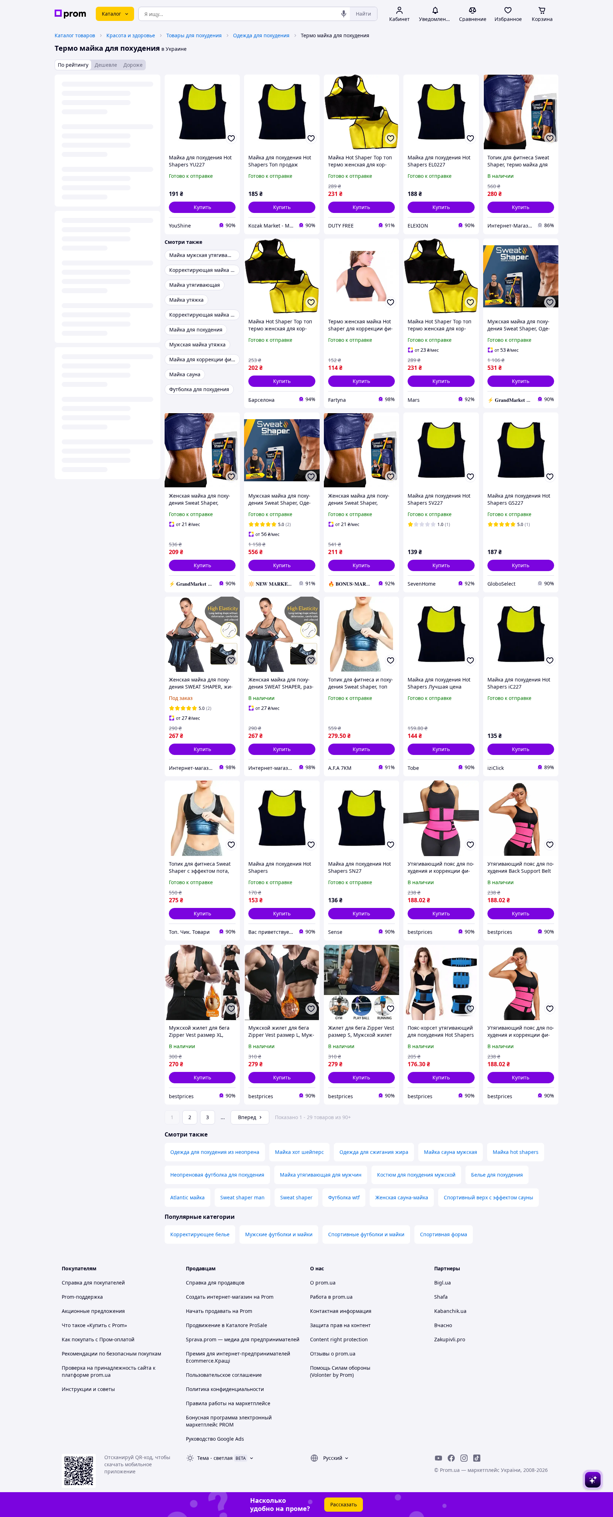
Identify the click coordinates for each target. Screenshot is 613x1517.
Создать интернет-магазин (219, 1296)
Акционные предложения (93, 1311)
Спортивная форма (443, 1234)
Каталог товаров (75, 35)
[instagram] (464, 1458)
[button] (202, 207)
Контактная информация (340, 1311)
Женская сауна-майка (401, 1197)
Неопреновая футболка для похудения (217, 1174)
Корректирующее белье (200, 1234)
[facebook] (451, 1458)
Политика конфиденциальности (225, 1389)
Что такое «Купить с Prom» (94, 1325)
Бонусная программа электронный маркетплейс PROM (229, 1421)
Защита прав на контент (340, 1325)
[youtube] (438, 1458)
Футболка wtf (344, 1197)
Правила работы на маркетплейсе (228, 1403)
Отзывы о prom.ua (332, 1353)
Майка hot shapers (516, 1152)
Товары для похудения (194, 35)
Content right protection (339, 1339)
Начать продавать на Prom (219, 1311)
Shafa (441, 1296)
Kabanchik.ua (450, 1311)
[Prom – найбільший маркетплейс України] (70, 14)
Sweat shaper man (242, 1197)
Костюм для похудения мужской (416, 1174)
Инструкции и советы (88, 1389)
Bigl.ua (442, 1282)
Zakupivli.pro (449, 1339)
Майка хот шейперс (299, 1152)
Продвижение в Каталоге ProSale (226, 1325)
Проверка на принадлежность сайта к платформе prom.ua (108, 1371)
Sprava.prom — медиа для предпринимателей (242, 1339)
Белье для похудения (497, 1174)
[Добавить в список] (231, 138)
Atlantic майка (187, 1197)
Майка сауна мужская (450, 1152)
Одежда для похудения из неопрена (214, 1152)
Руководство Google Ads (215, 1438)
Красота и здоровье (130, 35)
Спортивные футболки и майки (366, 1234)
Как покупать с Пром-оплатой (98, 1339)
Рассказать (343, 1504)
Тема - (215, 1458)
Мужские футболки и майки (279, 1234)
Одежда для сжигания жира (373, 1152)
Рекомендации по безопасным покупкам (111, 1353)
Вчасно (443, 1325)
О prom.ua (323, 1282)
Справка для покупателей (93, 1282)
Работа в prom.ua (331, 1296)
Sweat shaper (296, 1197)
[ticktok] (477, 1458)
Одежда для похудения (261, 35)
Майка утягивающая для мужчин (320, 1174)
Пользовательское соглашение (224, 1374)
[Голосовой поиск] (344, 14)
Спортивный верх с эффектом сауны (488, 1197)
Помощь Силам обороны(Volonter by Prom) (340, 1371)
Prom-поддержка (82, 1296)
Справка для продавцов (215, 1282)
